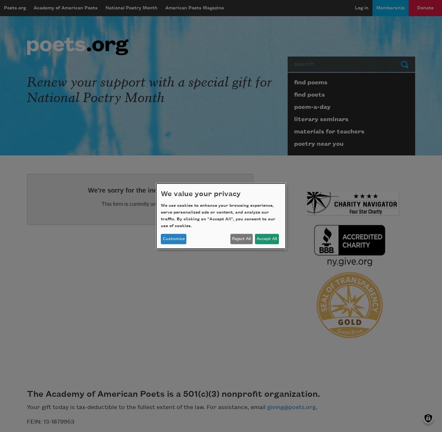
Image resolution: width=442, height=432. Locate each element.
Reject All (241, 239)
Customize (174, 239)
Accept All (267, 239)
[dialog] (221, 215)
